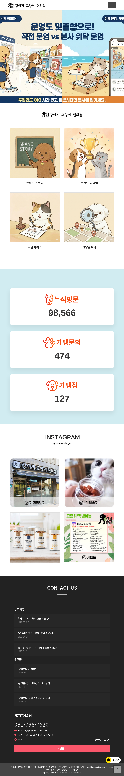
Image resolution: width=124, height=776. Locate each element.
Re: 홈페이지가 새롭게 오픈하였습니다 (37, 633)
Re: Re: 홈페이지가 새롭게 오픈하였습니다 (39, 647)
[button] (9, 56)
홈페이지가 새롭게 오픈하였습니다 (35, 618)
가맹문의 (62, 748)
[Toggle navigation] (112, 5)
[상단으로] (117, 769)
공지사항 (19, 609)
